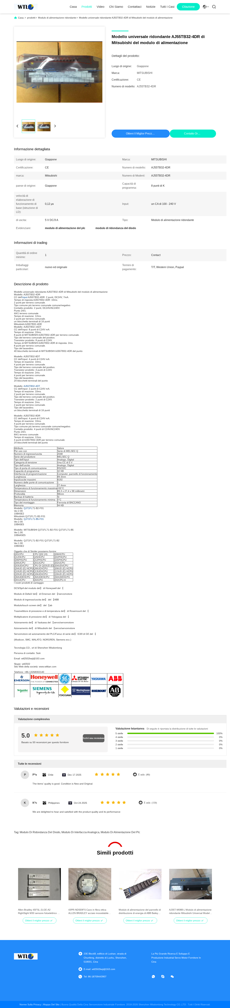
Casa (73, 6)
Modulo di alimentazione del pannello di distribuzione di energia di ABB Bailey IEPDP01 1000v (140, 911)
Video (100, 6)
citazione (188, 6)
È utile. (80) (144, 774)
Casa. (21, 17)
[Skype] (165, 977)
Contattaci (134, 6)
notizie (150, 6)
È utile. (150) (150, 803)
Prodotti (86, 6)
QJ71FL (28, 508)
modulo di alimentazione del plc (120, 832)
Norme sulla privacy (30, 1004)
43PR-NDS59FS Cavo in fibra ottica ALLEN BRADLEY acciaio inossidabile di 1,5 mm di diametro (89, 911)
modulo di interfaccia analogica (80, 832)
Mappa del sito (51, 1004)
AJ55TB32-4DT (32, 386)
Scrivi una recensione (93, 738)
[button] (22, 890)
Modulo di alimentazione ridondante (57, 17)
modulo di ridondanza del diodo (40, 832)
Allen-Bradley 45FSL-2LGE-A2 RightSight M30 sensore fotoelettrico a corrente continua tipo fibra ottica (38, 911)
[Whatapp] (155, 977)
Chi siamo (116, 6)
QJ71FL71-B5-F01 (34, 519)
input (24, 297)
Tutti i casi (167, 6)
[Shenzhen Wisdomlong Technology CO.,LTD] (26, 6)
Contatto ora (191, 133)
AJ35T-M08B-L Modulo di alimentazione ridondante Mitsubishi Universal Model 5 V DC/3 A (190, 911)
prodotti (31, 17)
